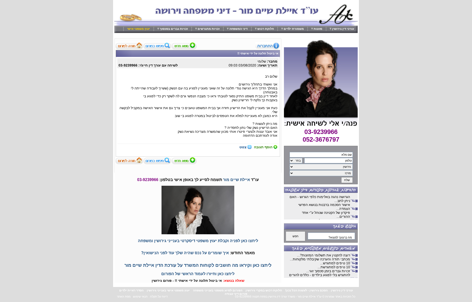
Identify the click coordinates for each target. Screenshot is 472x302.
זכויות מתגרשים (209, 29)
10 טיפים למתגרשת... (334, 267)
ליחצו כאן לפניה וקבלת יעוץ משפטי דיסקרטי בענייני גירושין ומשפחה (198, 241)
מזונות (318, 29)
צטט (243, 147)
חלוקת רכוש (265, 29)
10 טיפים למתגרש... (335, 263)
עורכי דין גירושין (343, 29)
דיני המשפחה (238, 29)
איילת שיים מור (236, 180)
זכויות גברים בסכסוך (174, 29)
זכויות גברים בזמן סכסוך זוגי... (328, 271)
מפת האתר (124, 296)
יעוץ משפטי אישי (138, 29)
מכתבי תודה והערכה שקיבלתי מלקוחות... (320, 259)
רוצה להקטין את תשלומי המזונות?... (323, 255)
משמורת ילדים (294, 29)
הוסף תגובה (263, 147)
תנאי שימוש (140, 296)
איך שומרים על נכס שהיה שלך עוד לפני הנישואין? (185, 253)
